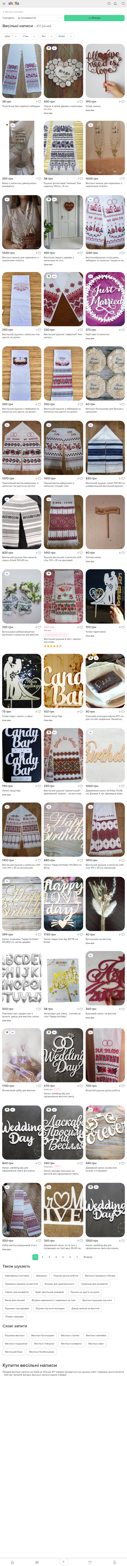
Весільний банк (13, 1351)
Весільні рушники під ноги (97, 1300)
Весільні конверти (71, 1343)
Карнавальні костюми (17, 1275)
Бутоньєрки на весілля (98, 939)
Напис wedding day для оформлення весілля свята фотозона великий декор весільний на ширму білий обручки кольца (63, 1095)
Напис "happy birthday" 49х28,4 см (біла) (62, 866)
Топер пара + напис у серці (17, 716)
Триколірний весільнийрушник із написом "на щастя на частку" (20, 485)
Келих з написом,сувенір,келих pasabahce (19, 185)
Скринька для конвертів (94, 1284)
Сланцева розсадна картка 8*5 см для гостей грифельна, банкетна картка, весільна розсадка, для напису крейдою (105, 718)
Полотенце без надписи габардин (21, 106)
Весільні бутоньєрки (42, 1335)
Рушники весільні (14, 1335)
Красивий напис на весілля (101, 1013)
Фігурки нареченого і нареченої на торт (54, 1300)
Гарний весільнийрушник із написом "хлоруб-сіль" (59, 485)
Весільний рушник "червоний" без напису (63, 336)
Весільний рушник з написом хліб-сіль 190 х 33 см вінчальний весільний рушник (21, 866)
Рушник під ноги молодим (50, 1308)
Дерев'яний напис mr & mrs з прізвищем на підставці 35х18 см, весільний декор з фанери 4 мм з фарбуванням (62, 1247)
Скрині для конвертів (17, 1292)
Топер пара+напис (96, 631)
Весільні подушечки (16, 1343)
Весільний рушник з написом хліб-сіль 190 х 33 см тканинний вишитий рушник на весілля (105, 866)
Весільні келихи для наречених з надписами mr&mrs (104, 185)
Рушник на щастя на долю (85, 1292)
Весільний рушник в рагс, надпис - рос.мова (63, 641)
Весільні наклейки (96, 1335)
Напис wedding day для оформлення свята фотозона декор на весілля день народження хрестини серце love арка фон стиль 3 (104, 1247)
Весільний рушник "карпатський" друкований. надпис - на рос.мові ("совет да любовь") (62, 792)
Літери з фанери (14, 1316)
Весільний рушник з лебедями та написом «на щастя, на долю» (20, 410)
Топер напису (93, 106)
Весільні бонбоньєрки (41, 1351)
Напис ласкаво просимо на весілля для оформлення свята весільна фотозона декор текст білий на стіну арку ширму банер (62, 1172)
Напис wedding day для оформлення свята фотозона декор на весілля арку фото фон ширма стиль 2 (20, 1169)
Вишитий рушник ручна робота (103, 1090)
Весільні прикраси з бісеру (100, 1275)
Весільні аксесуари (14, 12)
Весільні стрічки (70, 1335)
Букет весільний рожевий (49, 1292)
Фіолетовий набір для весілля (18, 1090)
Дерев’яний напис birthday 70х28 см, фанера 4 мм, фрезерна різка (104, 792)
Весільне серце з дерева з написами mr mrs (59, 259)
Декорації (41, 1275)
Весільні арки (96, 1343)
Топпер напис (93, 557)
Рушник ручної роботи (66, 1275)
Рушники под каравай (17, 1308)
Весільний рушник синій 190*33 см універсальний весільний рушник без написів (105, 485)
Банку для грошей (15, 1300)
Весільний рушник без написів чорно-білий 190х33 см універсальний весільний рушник (20, 559)
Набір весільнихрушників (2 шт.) (19, 1245)
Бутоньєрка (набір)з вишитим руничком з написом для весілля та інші (20, 633)
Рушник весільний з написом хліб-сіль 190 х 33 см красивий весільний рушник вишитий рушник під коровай (63, 559)
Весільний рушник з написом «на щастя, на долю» (20, 336)
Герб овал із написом (97, 334)
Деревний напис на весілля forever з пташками (101, 1169)
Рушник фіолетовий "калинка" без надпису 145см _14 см (62, 185)
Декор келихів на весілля (85, 1308)
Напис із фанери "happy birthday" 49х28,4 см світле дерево (20, 941)
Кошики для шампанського (59, 1284)
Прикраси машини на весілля (21, 1284)
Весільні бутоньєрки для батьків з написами (104, 410)
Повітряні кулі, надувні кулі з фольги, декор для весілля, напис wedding (20, 1015)
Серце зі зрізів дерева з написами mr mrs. (63, 108)
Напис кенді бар (53, 716)
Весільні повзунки (44, 1343)
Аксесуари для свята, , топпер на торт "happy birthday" (62, 1015)
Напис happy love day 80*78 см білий (61, 941)
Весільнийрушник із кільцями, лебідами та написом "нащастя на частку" (105, 259)
